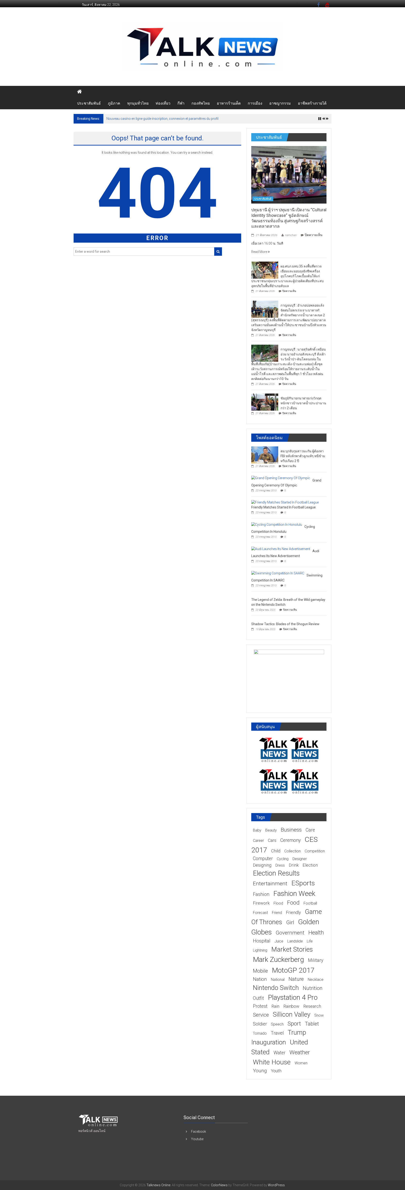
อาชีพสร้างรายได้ (312, 103)
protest (260, 1006)
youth (276, 1070)
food (293, 902)
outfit (258, 998)
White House (272, 1062)
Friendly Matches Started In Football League (283, 507)
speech (277, 1024)
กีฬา (180, 103)
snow (319, 1015)
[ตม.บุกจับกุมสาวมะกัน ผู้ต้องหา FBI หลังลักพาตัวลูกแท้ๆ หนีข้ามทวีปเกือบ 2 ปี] (264, 454)
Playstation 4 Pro (293, 997)
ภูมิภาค (114, 103)
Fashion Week (294, 893)
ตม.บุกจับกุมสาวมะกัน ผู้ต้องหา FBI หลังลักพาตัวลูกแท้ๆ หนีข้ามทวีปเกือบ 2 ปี (303, 456)
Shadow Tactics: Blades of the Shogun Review (285, 624)
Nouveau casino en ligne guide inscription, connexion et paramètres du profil (162, 118)
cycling (283, 859)
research (312, 1006)
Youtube (197, 1139)
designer (299, 859)
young (260, 1070)
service (261, 1015)
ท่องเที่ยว (163, 103)
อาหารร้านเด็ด (229, 103)
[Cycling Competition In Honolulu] (276, 524)
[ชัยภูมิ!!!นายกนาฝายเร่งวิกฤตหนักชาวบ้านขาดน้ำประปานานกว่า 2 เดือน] (264, 402)
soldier (260, 1024)
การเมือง (255, 103)
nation (260, 979)
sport (294, 1023)
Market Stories (292, 949)
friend (277, 912)
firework (261, 903)
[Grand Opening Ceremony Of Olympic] (280, 478)
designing (262, 865)
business (291, 830)
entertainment (270, 883)
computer (263, 858)
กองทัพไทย (200, 103)
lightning (260, 950)
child (275, 850)
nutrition (312, 988)
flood (278, 903)
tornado (260, 1033)
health (316, 932)
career (258, 840)
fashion (261, 894)
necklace (315, 979)
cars (272, 840)
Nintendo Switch (276, 988)
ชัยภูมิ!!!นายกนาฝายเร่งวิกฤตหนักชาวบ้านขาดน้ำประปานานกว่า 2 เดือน (303, 403)
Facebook (198, 1131)
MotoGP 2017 (293, 970)
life (310, 941)
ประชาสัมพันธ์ (89, 103)
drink (294, 865)
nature (296, 979)
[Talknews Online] (79, 92)
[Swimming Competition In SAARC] (277, 573)
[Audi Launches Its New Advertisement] (280, 549)
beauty (271, 830)
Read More (259, 252)
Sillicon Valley (291, 1014)
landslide (295, 941)
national (278, 979)
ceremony (290, 840)
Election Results (276, 873)
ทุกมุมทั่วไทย (138, 103)
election (310, 865)
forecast (260, 912)
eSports (303, 883)
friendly (293, 912)
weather (299, 1052)
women (301, 1063)
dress (280, 865)
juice (278, 941)
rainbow (291, 1006)
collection (292, 851)
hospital (261, 941)
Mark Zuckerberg (278, 959)
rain (275, 1006)
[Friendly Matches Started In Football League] (285, 502)
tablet (312, 1024)
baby (257, 830)
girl (290, 922)
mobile (260, 971)
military (315, 960)
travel (277, 1033)
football (310, 903)
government (290, 933)
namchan (290, 235)
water (279, 1052)
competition (315, 851)
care (310, 830)
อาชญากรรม (280, 103)
